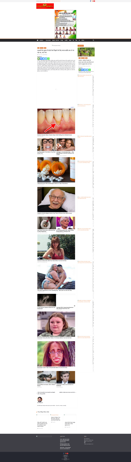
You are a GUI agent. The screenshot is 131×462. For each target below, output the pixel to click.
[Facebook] (41, 58)
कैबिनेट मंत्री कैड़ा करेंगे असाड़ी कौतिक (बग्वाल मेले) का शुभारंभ (93, 144)
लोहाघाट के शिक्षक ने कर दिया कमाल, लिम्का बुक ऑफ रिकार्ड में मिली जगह (55, 419)
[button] (43, 40)
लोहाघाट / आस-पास (55, 40)
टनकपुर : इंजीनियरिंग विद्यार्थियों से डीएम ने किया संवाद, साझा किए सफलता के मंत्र (93, 208)
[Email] (38, 58)
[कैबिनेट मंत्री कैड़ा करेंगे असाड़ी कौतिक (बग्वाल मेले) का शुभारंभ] (85, 148)
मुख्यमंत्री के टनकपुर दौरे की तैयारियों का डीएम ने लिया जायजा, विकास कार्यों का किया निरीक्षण (93, 240)
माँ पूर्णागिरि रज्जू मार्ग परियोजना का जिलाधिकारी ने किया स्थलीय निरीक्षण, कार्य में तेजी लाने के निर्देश (93, 314)
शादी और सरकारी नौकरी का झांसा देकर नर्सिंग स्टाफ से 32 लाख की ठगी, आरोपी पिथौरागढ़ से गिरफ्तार (93, 174)
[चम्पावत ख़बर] (37, 40)
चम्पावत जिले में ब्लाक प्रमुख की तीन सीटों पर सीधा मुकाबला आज (70, 424)
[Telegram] (43, 58)
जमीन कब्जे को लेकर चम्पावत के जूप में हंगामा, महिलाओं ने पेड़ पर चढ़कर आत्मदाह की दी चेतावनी (93, 350)
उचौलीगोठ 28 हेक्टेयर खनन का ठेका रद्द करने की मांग (67, 392)
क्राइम (70, 40)
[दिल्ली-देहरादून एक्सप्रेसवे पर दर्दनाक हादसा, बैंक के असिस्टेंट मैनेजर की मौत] (85, 89)
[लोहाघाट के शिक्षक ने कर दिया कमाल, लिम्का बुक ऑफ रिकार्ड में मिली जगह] (54, 415)
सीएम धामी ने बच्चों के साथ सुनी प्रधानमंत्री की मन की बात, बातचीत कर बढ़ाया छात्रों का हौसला (42, 424)
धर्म (79, 40)
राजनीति (66, 40)
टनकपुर (61, 40)
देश (73, 40)
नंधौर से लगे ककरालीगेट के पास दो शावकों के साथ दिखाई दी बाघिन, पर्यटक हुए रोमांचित (46, 393)
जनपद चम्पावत (48, 40)
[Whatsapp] (48, 58)
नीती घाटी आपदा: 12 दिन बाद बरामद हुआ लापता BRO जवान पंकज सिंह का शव (93, 116)
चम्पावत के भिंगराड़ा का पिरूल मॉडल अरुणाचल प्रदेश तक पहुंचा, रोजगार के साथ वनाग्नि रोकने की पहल (93, 276)
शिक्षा (76, 40)
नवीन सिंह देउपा (45, 54)
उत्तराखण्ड (41, 40)
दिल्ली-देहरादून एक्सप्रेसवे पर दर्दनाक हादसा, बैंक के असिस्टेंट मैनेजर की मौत (93, 85)
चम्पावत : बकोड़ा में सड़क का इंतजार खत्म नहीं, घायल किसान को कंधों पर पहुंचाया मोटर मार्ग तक (86, 62)
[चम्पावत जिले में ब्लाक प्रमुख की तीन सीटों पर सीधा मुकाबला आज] (70, 415)
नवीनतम (82, 40)
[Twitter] (46, 58)
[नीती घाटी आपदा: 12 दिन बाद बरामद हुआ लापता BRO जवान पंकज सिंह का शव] (85, 119)
